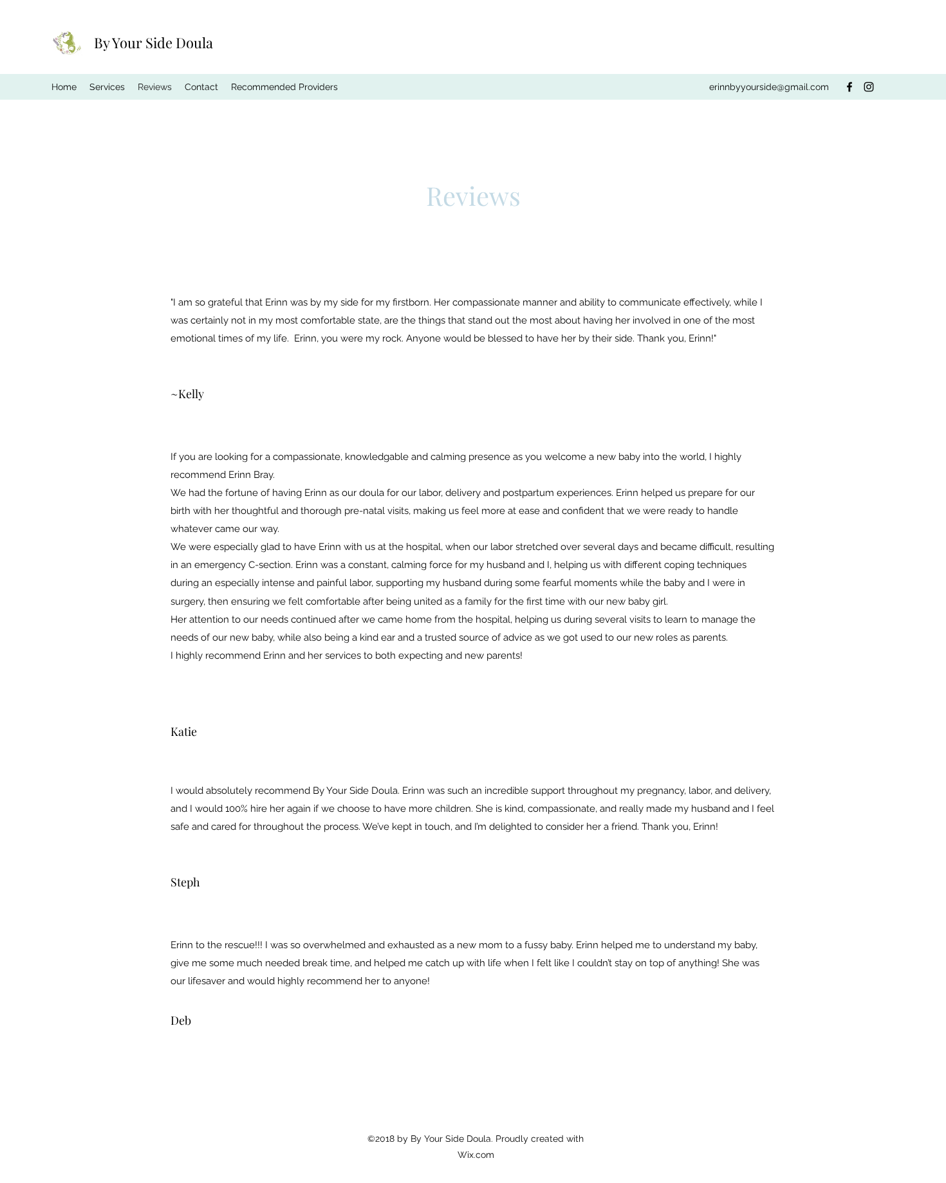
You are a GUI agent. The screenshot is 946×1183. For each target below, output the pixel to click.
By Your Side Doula (153, 42)
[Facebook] (849, 86)
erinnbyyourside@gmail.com (769, 87)
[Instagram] (868, 86)
